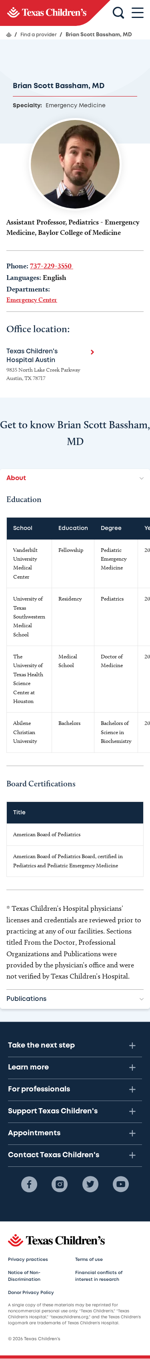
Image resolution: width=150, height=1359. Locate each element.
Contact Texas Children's (53, 1155)
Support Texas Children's (53, 1111)
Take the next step (41, 1045)
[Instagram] (59, 1184)
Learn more (28, 1067)
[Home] (9, 34)
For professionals (39, 1089)
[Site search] (118, 13)
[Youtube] (120, 1184)
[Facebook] (29, 1184)
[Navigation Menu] (138, 13)
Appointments (34, 1133)
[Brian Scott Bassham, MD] (55, 13)
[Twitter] (90, 1184)
